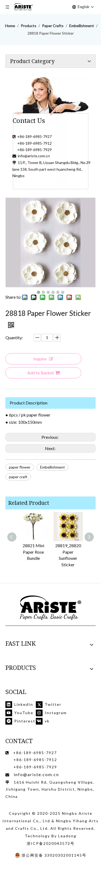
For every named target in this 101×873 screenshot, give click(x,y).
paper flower (19, 467)
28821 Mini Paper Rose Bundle (33, 552)
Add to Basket (40, 372)
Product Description (28, 402)
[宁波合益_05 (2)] (50, 608)
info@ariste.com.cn (34, 156)
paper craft (18, 476)
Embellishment (52, 467)
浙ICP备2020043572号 (51, 843)
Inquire (39, 358)
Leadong (67, 836)
